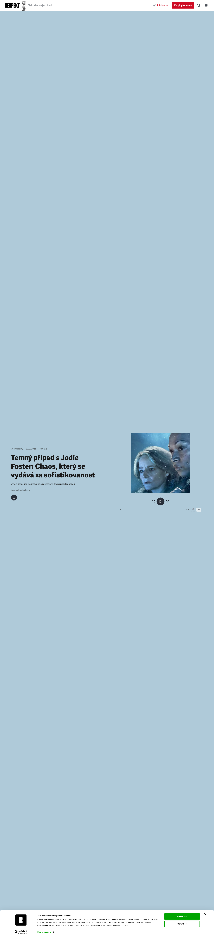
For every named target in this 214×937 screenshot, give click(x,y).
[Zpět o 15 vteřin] (154, 501)
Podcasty (18, 449)
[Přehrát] (160, 501)
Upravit (180, 924)
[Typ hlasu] (193, 510)
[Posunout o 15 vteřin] (167, 501)
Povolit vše (182, 916)
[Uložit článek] (14, 497)
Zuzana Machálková (20, 490)
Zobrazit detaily (44, 932)
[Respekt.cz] (12, 5)
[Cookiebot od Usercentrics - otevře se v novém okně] (21, 932)
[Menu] (206, 5)
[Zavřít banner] (205, 914)
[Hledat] (199, 5)
